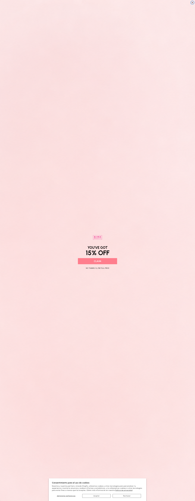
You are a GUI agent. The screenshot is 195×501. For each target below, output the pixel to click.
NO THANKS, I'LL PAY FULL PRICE (97, 267)
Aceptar (96, 496)
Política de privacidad (123, 490)
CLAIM (97, 261)
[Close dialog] (192, 2)
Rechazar (127, 496)
